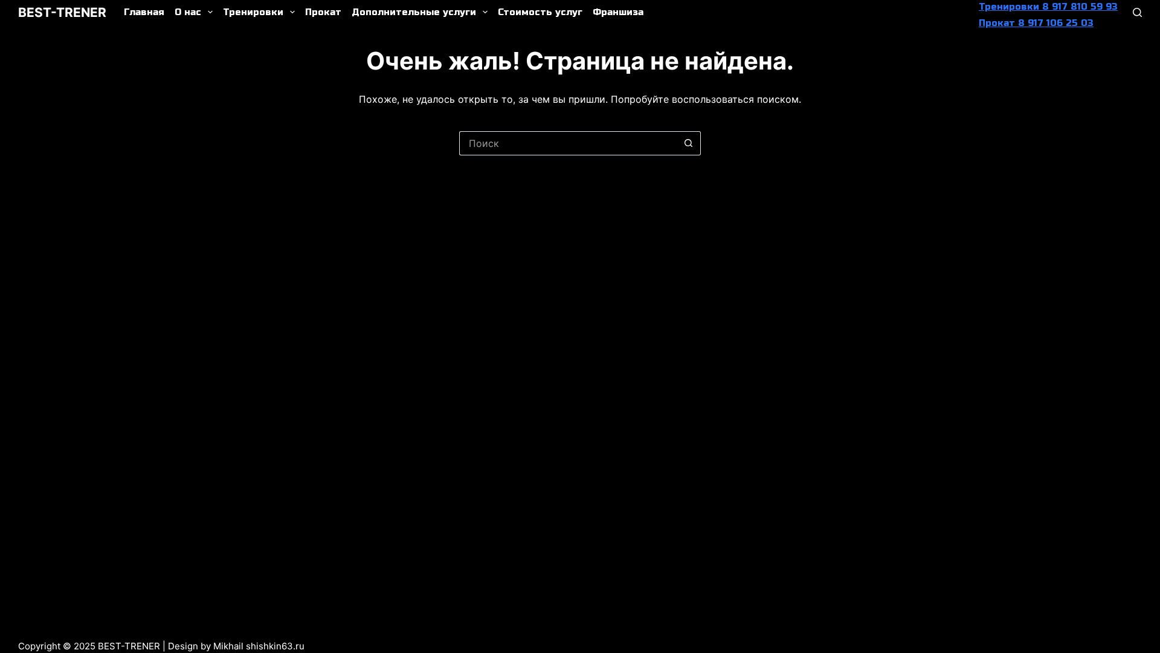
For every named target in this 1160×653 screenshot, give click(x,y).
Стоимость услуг (540, 12)
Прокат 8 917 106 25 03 (1036, 23)
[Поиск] (1137, 12)
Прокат (323, 12)
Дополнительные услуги (414, 12)
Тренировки (253, 12)
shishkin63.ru (275, 646)
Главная (144, 12)
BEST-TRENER (62, 12)
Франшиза (618, 12)
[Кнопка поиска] (689, 143)
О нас (188, 12)
